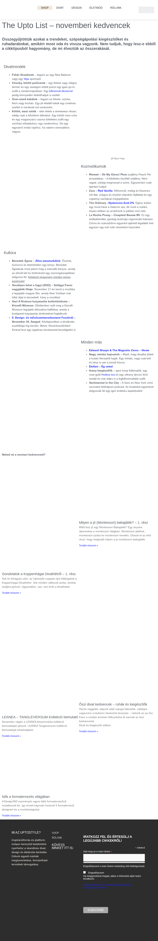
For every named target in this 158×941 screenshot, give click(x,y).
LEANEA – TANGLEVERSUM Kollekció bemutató (40, 717)
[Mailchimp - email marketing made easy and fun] (137, 922)
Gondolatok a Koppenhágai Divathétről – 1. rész (39, 574)
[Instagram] (55, 856)
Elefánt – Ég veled (101, 366)
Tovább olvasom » (11, 593)
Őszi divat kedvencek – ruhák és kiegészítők (113, 704)
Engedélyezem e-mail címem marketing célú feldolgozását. (114, 872)
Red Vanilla (105, 190)
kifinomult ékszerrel (61, 91)
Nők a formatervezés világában (26, 797)
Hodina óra (108, 374)
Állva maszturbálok (47, 260)
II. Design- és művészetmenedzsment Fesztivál (42, 317)
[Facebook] (62, 856)
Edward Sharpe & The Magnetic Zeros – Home (119, 350)
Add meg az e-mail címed (97, 851)
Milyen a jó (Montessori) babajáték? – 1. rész (113, 522)
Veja (27, 78)
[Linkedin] (70, 856)
